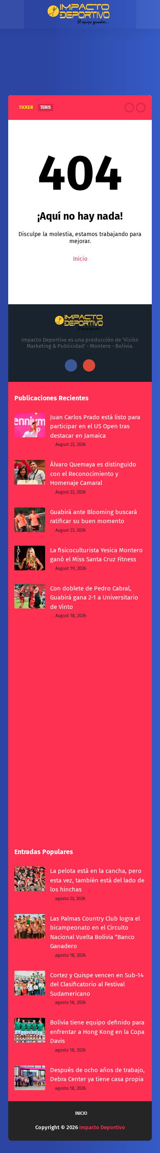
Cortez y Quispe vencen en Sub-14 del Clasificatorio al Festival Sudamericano (97, 984)
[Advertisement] (80, 68)
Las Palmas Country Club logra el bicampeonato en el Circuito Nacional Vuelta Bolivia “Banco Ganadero (95, 932)
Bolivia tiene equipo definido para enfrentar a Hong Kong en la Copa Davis (97, 1032)
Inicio (80, 258)
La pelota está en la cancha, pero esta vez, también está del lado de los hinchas (97, 880)
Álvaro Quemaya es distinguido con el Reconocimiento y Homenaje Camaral (93, 474)
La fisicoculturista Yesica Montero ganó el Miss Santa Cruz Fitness (96, 555)
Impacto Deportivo (102, 1127)
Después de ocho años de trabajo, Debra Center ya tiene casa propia (97, 1074)
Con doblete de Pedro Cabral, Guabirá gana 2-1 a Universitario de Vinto (94, 598)
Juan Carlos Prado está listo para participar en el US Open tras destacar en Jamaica (95, 426)
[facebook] (71, 365)
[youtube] (89, 365)
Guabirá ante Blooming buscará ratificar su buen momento (93, 516)
